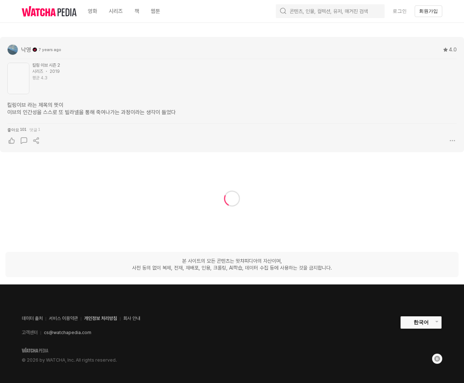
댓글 (34, 129)
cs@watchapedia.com (67, 332)
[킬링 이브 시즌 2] (18, 78)
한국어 (421, 322)
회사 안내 (131, 318)
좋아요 (16, 129)
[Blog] (437, 359)
